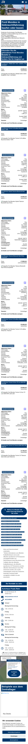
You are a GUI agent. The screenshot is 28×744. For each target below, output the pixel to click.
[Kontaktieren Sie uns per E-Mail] (23, 2)
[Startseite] (4, 1)
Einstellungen (14, 736)
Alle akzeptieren (14, 740)
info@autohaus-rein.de (11, 596)
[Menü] (26, 2)
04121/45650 (8, 599)
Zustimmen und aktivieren (14, 673)
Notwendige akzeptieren (14, 732)
